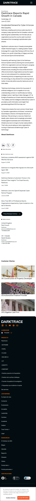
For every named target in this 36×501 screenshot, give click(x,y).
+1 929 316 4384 (5, 243)
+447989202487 (5, 230)
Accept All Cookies (23, 497)
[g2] (13, 325)
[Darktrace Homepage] (10, 3)
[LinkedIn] (2, 325)
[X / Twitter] (6, 325)
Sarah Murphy (5, 238)
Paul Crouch (5, 225)
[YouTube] (10, 325)
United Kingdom (6, 223)
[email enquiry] (17, 325)
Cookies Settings (10, 497)
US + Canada (5, 236)
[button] (31, 3)
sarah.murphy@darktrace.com (9, 241)
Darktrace (3, 227)
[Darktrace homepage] (13, 321)
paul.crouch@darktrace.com (8, 229)
